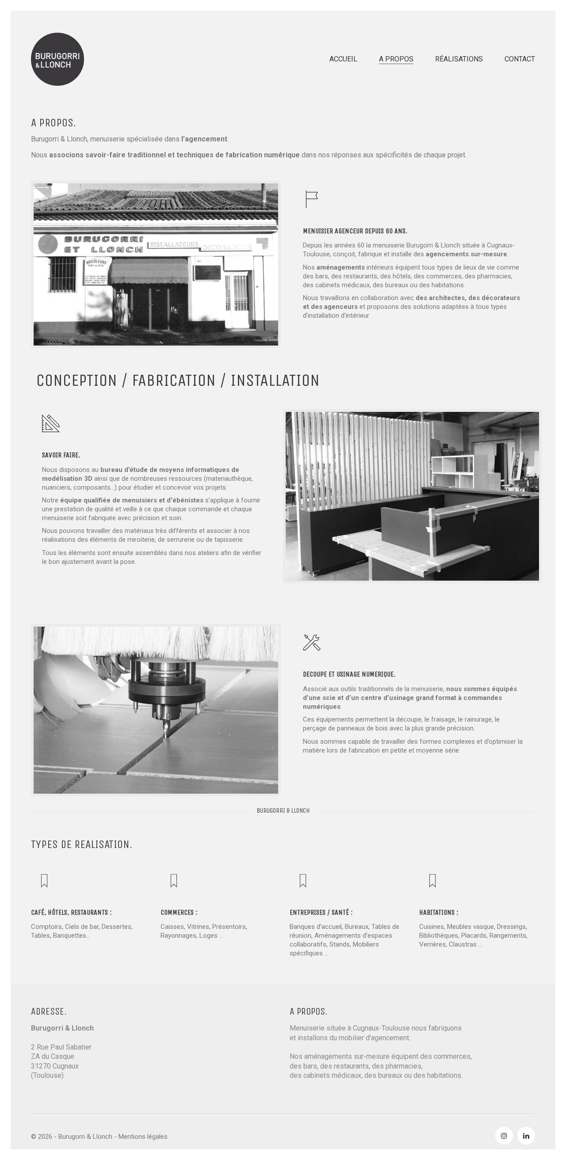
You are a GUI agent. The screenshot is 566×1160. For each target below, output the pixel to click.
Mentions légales (143, 1137)
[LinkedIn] (526, 1136)
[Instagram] (504, 1136)
